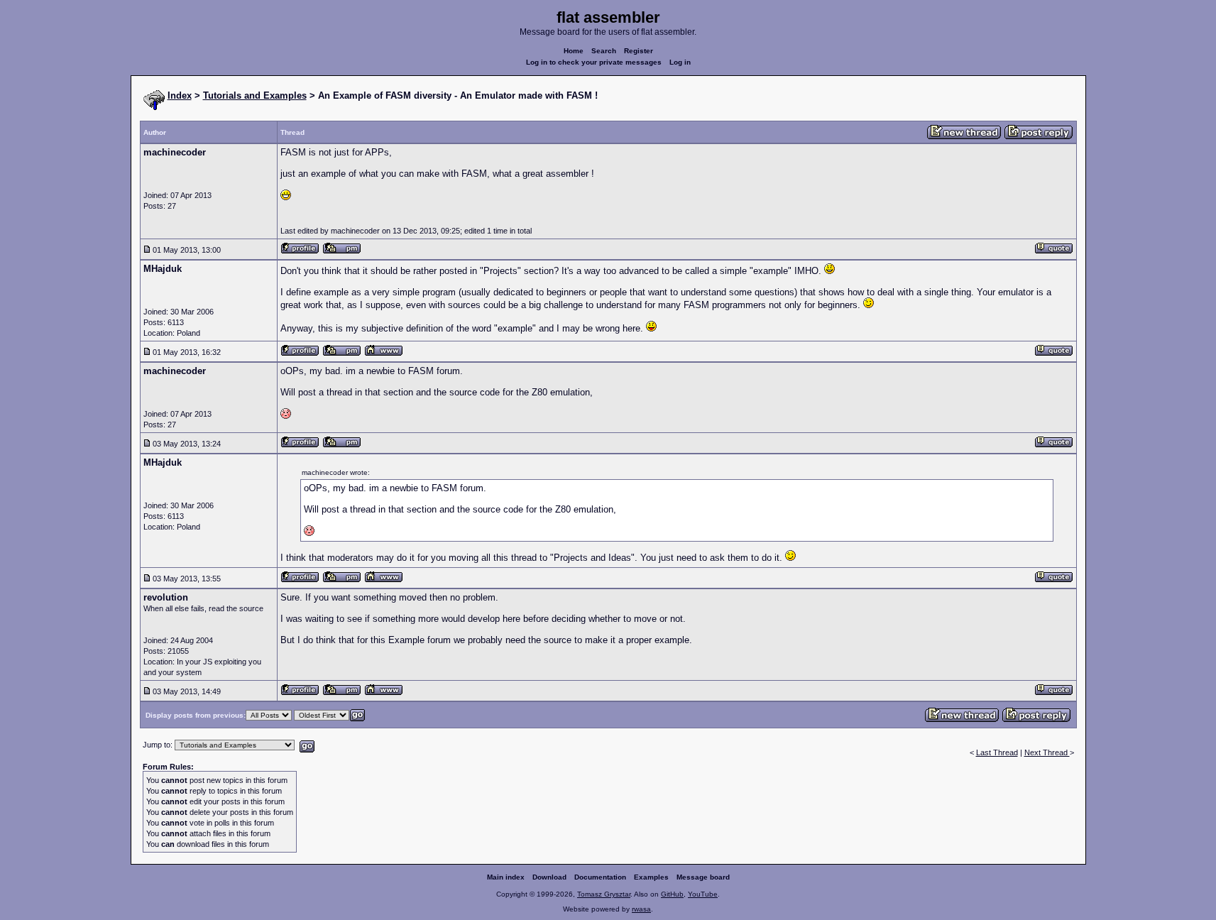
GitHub (672, 894)
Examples (651, 877)
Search (603, 51)
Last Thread (997, 752)
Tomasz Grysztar (603, 894)
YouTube (703, 894)
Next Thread (1047, 752)
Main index (506, 877)
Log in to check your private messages (594, 62)
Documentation (600, 877)
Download (549, 877)
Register (638, 51)
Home (574, 51)
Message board (703, 877)
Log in (680, 62)
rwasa (641, 909)
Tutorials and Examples (255, 95)
